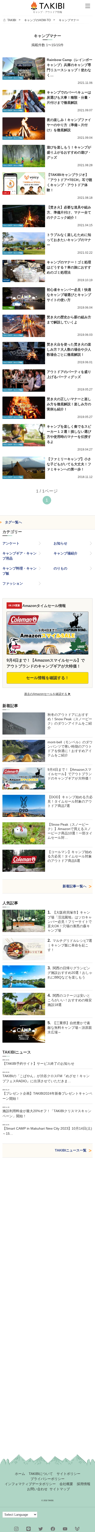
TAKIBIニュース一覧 (70, 1150)
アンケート (10, 543)
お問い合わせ (37, 1489)
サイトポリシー (68, 1474)
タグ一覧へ (13, 522)
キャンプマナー (69, 20)
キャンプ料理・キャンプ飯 (19, 570)
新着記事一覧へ (74, 886)
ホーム (20, 1474)
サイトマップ (59, 1489)
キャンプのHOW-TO (37, 20)
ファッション (12, 583)
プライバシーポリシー (47, 1479)
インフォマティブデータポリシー (30, 1484)
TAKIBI (11, 20)
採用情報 (83, 1484)
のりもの (60, 568)
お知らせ (60, 543)
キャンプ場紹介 (65, 553)
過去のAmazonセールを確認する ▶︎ (47, 694)
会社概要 (66, 1484)
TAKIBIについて (41, 1474)
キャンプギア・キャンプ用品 (19, 555)
